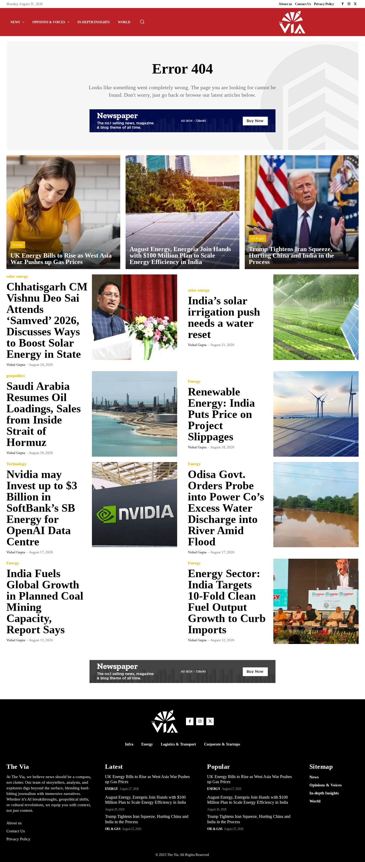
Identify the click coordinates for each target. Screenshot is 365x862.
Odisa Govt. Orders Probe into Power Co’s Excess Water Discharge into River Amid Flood (226, 508)
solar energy (17, 276)
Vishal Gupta (15, 365)
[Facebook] (342, 4)
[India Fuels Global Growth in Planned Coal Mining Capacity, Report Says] (134, 601)
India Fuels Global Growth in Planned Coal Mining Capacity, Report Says (44, 601)
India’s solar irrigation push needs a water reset (224, 317)
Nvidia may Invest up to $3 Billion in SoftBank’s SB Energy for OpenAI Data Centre (41, 508)
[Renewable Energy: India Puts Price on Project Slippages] (316, 414)
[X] (355, 4)
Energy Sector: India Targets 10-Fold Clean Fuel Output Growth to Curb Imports (227, 601)
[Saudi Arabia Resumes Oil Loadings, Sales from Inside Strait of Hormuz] (134, 414)
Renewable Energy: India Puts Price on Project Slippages (221, 414)
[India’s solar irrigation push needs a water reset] (316, 317)
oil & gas (257, 238)
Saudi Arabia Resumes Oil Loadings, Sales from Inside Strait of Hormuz (43, 414)
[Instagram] (349, 4)
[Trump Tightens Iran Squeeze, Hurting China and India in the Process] (302, 212)
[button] (142, 21)
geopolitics (15, 376)
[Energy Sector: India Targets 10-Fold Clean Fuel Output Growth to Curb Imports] (316, 601)
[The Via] (319, 22)
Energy (18, 245)
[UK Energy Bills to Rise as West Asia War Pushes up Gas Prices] (63, 212)
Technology (16, 464)
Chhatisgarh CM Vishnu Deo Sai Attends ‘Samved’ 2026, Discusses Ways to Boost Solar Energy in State (47, 320)
